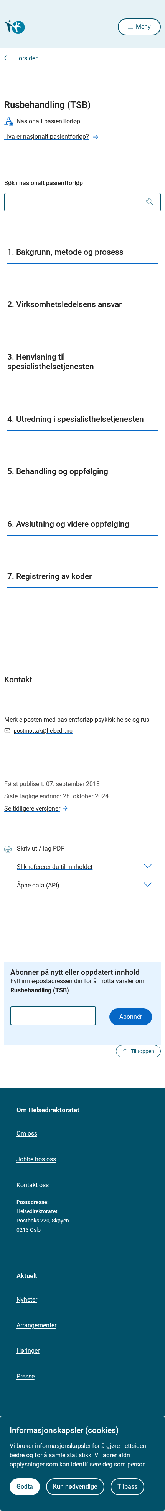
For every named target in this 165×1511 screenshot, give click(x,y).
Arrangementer (36, 1325)
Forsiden (27, 58)
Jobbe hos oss (36, 1159)
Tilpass (127, 1486)
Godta (24, 1486)
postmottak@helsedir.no (43, 731)
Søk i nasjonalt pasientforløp (43, 183)
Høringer (28, 1350)
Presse (25, 1376)
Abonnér (130, 1016)
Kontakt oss (32, 1185)
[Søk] (150, 202)
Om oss (26, 1133)
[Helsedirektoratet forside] (13, 27)
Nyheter (26, 1299)
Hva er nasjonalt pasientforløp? (46, 136)
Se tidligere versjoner (32, 808)
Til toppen (142, 1051)
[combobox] (83, 202)
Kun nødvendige (75, 1486)
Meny (143, 26)
